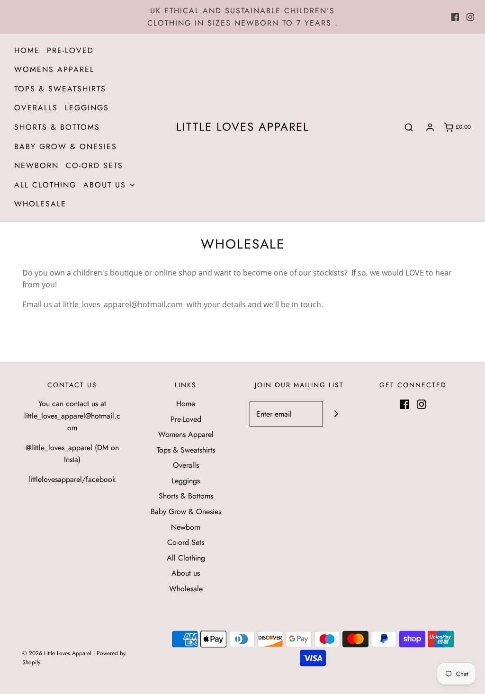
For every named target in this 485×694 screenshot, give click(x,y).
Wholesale (40, 203)
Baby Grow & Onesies (65, 146)
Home (27, 50)
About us (185, 573)
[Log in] (430, 127)
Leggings (87, 107)
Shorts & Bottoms (57, 127)
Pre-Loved (70, 50)
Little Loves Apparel (242, 127)
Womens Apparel (54, 69)
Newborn (36, 165)
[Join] (336, 414)
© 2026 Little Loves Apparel (57, 653)
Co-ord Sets (94, 165)
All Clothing (45, 184)
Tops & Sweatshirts (60, 88)
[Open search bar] (408, 127)
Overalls (36, 107)
